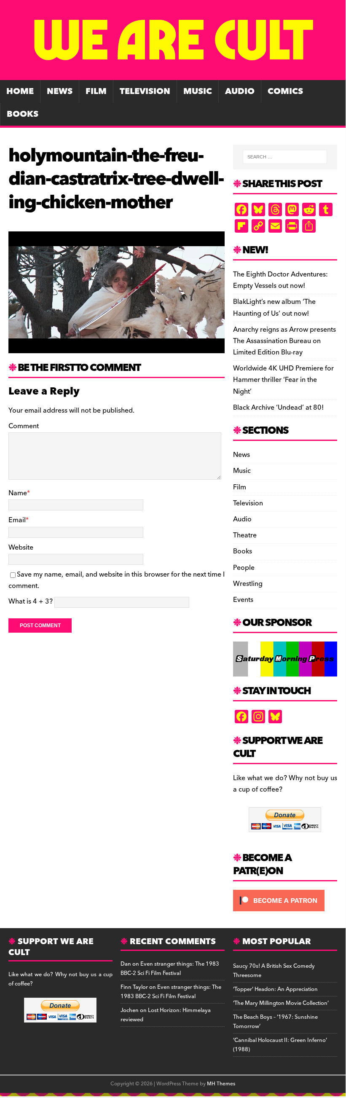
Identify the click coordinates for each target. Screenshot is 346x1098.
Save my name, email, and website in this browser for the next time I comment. (116, 580)
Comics (285, 91)
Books (22, 114)
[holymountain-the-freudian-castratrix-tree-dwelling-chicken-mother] (116, 347)
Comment (23, 426)
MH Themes (221, 1083)
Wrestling (248, 584)
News (59, 91)
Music (197, 91)
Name (17, 493)
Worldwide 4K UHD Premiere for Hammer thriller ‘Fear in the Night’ (283, 379)
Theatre (245, 535)
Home (20, 91)
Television (145, 91)
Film (96, 91)
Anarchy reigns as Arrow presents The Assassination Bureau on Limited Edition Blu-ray (284, 341)
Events (243, 600)
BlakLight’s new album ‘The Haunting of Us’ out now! (274, 307)
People (244, 568)
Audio (240, 91)
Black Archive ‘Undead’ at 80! (278, 407)
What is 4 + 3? (30, 601)
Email (17, 520)
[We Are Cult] (173, 74)
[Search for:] (285, 157)
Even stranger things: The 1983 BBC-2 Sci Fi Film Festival (170, 968)
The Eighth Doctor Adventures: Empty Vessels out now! (280, 280)
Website (20, 547)
